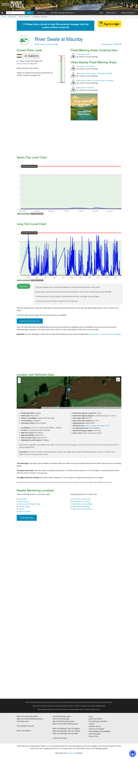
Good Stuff (72, 753)
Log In (101, 13)
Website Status (111, 13)
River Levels (41, 13)
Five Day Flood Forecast (25, 726)
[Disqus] (69, 611)
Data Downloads (95, 734)
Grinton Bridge (23, 501)
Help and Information (127, 13)
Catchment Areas (23, 721)
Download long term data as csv (30, 321)
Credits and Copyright (96, 729)
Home (3, 17)
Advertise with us (95, 726)
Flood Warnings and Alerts (98, 721)
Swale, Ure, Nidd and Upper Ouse (97, 426)
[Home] (2, 12)
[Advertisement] (69, 138)
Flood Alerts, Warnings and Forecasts (62, 13)
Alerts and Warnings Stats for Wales (65, 733)
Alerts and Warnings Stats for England (66, 728)
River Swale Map (26, 517)
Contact (91, 724)
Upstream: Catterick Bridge (47, 44)
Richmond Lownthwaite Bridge (29, 504)
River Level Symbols (24, 731)
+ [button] (19, 379)
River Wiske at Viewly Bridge (82, 504)
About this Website (95, 719)
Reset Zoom (23, 286)
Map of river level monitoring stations (30, 719)
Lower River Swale (83, 54)
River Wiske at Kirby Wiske (86, 66)
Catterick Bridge (24, 506)
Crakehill (21, 509)
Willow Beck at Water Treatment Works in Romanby (95, 80)
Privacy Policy (93, 736)
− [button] (19, 382)
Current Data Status (60, 738)
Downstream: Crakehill (110, 44)
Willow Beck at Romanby (85, 88)
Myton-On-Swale (24, 511)
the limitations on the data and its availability (105, 334)
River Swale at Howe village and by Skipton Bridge (94, 73)
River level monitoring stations (27, 716)
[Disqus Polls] (69, 554)
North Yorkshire (24, 17)
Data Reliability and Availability (99, 731)
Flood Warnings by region (62, 716)
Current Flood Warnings (61, 719)
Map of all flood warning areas (63, 721)
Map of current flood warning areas (65, 724)
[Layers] (118, 379)
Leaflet (43, 408)
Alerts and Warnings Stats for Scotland (66, 731)
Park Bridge (22, 499)
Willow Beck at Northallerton (82, 509)
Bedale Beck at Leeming (81, 501)
